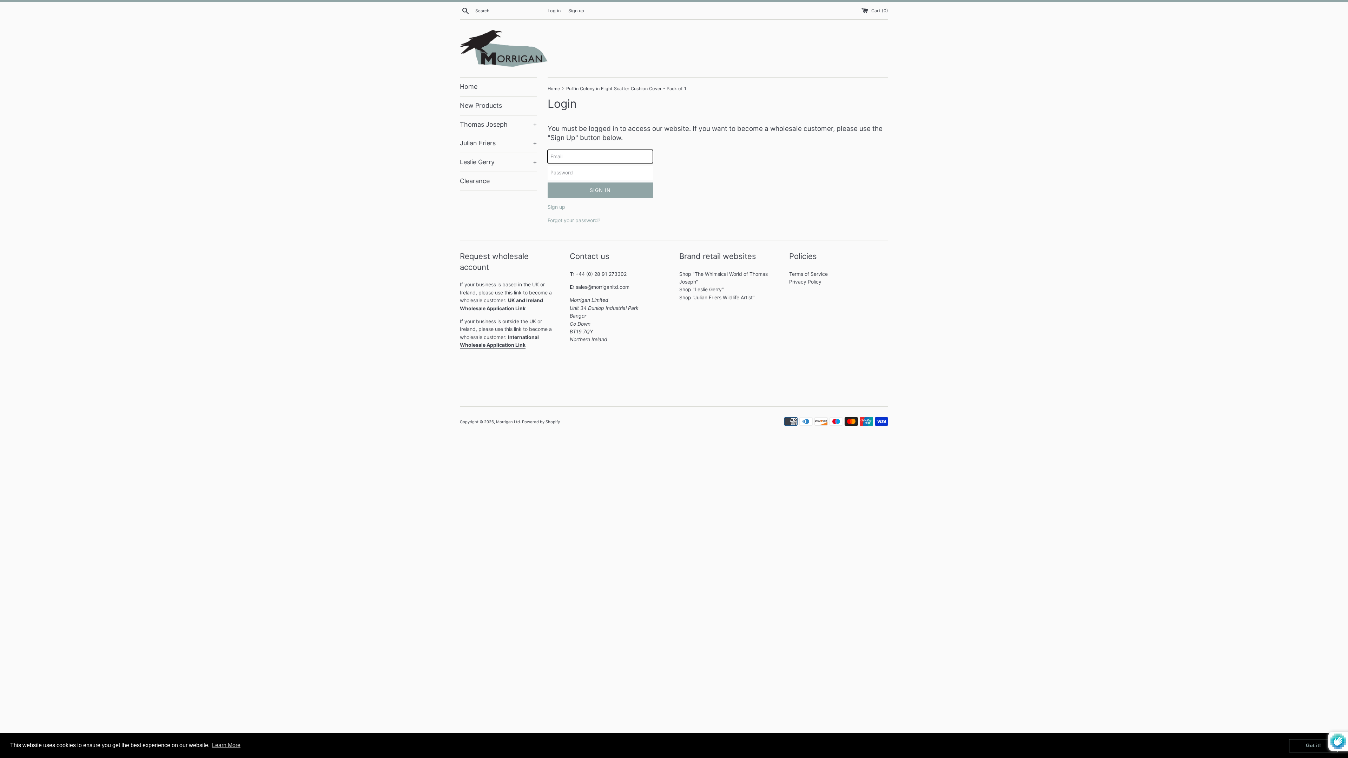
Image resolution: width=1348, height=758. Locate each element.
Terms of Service (808, 274)
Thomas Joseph (498, 124)
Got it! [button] (1313, 745)
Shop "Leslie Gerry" (701, 289)
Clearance (475, 181)
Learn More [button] (226, 745)
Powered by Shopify (541, 421)
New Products (481, 105)
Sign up (576, 10)
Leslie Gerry (498, 162)
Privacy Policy (805, 282)
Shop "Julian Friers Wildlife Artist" (717, 297)
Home (468, 86)
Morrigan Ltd (508, 421)
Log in (554, 10)
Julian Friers (498, 143)
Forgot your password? (574, 220)
